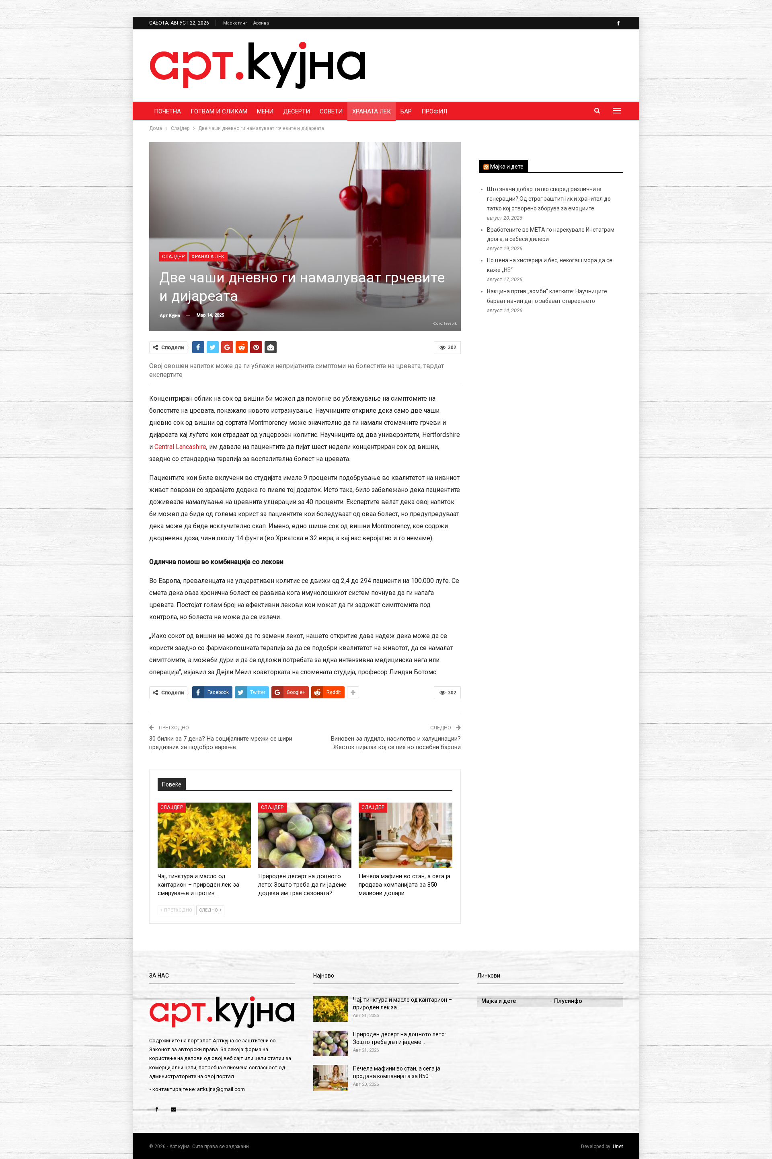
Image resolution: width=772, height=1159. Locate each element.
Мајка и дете (507, 166)
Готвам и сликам (219, 111)
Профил (434, 111)
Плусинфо (568, 1001)
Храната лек (371, 111)
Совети (331, 111)
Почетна (167, 111)
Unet (618, 1146)
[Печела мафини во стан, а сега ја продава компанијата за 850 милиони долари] (405, 835)
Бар (406, 111)
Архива (261, 23)
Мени (265, 111)
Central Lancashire (180, 447)
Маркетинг (235, 23)
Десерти (296, 111)
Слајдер (173, 256)
